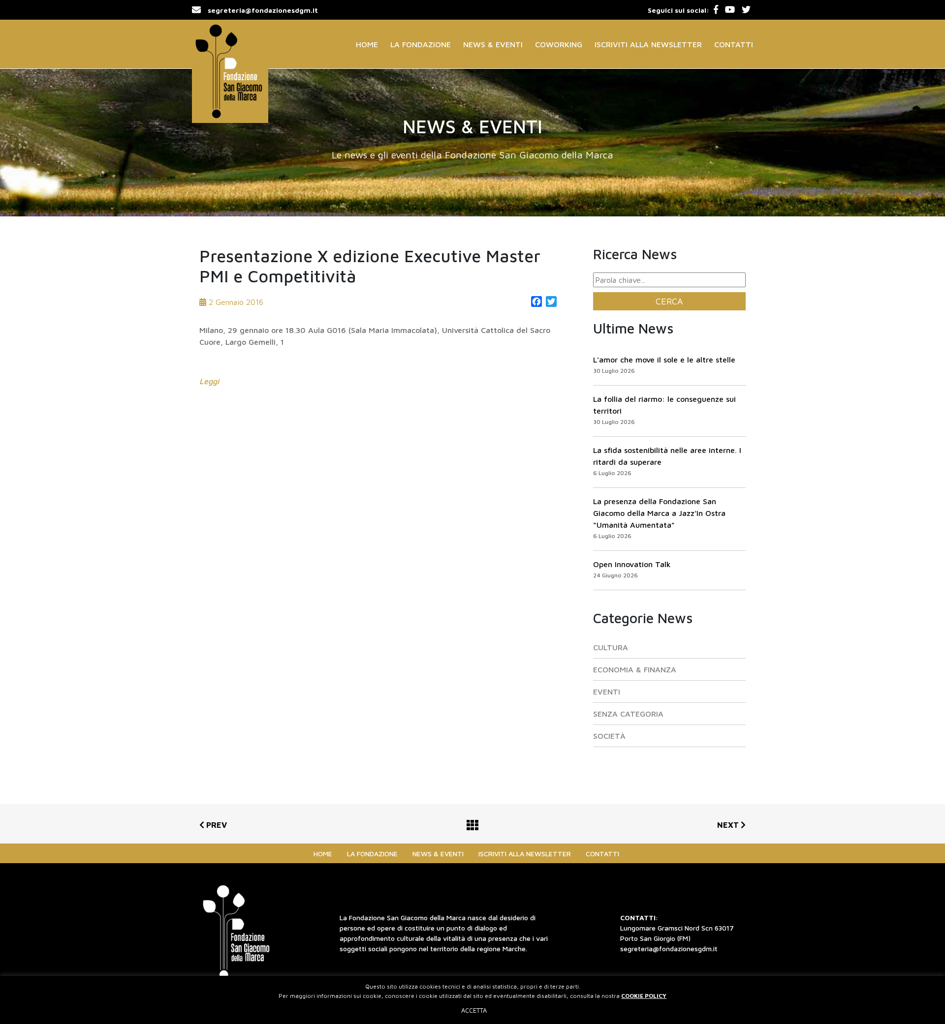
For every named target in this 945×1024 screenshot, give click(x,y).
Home (367, 44)
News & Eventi (493, 44)
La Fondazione (420, 44)
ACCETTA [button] (474, 1010)
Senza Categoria (628, 713)
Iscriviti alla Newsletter (648, 44)
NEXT (729, 824)
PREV (215, 824)
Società (609, 735)
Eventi (606, 691)
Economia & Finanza (634, 669)
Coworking (558, 44)
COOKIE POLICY (643, 995)
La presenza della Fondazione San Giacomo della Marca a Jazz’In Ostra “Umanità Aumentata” (659, 513)
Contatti (733, 44)
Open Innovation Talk (632, 564)
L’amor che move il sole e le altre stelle (664, 359)
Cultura (610, 647)
